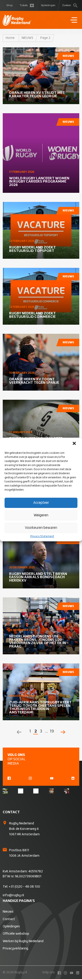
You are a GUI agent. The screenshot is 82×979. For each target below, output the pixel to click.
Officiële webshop (16, 933)
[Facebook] (9, 777)
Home (10, 38)
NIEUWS (27, 38)
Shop (9, 5)
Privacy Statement (42, 536)
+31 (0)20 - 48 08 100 (24, 886)
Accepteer (41, 503)
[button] (74, 444)
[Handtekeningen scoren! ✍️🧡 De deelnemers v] (66, 790)
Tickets (24, 5)
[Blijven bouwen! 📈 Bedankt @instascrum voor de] (5, 790)
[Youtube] (51, 777)
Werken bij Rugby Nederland (23, 941)
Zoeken (66, 5)
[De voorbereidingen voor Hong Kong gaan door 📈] (35, 790)
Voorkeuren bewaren (41, 528)
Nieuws (8, 911)
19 (52, 731)
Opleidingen (48, 5)
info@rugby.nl (13, 895)
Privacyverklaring (15, 948)
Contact (9, 919)
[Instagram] (30, 777)
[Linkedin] (72, 777)
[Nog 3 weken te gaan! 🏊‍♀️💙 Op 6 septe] (51, 790)
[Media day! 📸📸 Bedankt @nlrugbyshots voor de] (20, 790)
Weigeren (41, 515)
